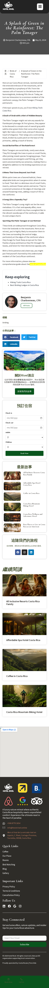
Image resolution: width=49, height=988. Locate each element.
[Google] (14, 906)
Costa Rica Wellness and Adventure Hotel (32, 515)
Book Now (24, 453)
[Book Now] (9, 979)
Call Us (21, 982)
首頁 (6, 72)
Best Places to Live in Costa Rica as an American (34, 525)
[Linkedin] (31, 552)
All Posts (26, 305)
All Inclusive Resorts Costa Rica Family (34, 473)
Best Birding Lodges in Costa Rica (24, 285)
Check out (9, 423)
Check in (9, 413)
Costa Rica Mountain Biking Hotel (31, 505)
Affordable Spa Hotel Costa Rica (31, 484)
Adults (8, 432)
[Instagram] (24, 552)
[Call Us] (21, 979)
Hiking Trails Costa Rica (20, 282)
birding (6, 322)
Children (9, 442)
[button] (11, 337)
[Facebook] (18, 552)
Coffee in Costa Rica (31, 493)
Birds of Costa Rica (13, 74)
